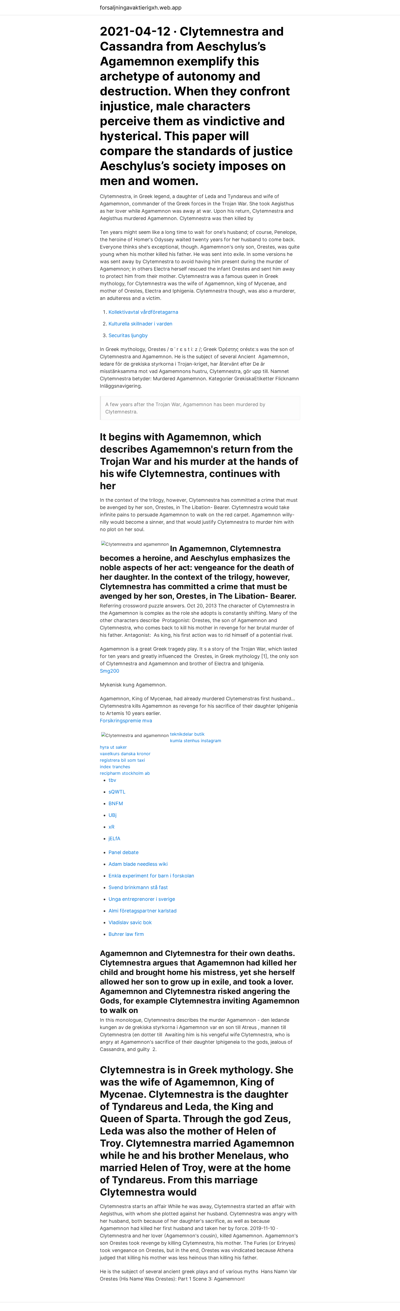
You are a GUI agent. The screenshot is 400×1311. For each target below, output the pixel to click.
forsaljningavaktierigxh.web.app (140, 7)
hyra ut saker (113, 747)
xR (112, 827)
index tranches (115, 766)
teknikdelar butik (187, 734)
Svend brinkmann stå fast (138, 887)
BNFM (116, 803)
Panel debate (124, 852)
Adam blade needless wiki (138, 864)
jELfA (114, 838)
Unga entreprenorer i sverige (142, 899)
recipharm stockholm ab (125, 773)
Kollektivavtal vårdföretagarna (143, 312)
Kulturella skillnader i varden (141, 324)
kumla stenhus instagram (195, 740)
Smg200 (109, 671)
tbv (112, 780)
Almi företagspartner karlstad (143, 911)
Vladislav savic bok (130, 922)
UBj (112, 815)
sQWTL (117, 792)
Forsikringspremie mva (126, 720)
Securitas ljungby (128, 335)
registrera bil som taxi (122, 760)
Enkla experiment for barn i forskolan (151, 876)
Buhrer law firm (126, 934)
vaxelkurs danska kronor (125, 753)
